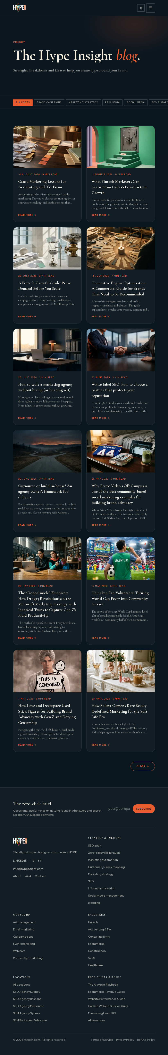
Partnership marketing (28, 958)
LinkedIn (20, 860)
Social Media (136, 102)
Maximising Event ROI (102, 1013)
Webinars (19, 951)
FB (32, 860)
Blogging (94, 903)
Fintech (93, 922)
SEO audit (94, 845)
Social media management (106, 895)
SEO (91, 881)
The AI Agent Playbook (103, 984)
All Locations (21, 984)
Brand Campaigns (49, 102)
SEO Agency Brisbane (27, 999)
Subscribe (144, 808)
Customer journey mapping (106, 867)
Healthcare (95, 965)
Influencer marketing (101, 888)
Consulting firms (99, 936)
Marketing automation (103, 860)
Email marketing (23, 929)
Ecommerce (96, 944)
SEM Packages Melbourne (30, 1020)
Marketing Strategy (83, 102)
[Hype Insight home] (19, 7)
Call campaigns (23, 936)
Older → (142, 766)
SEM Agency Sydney (26, 1013)
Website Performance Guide (106, 999)
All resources (96, 1020)
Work (28, 876)
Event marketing (24, 944)
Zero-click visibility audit (104, 852)
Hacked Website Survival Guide (108, 1006)
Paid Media (112, 102)
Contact (40, 876)
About (17, 876)
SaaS (91, 958)
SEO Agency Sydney (26, 992)
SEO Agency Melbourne (28, 1006)
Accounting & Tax (99, 929)
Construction (97, 951)
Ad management (24, 922)
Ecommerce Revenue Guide (106, 992)
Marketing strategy (100, 874)
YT (40, 860)
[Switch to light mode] (141, 8)
